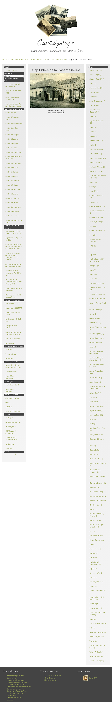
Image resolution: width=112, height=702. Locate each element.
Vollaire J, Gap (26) (96, 656)
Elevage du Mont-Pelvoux (11, 326)
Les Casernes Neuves (58, 59)
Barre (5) (92, 127)
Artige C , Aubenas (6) (97, 101)
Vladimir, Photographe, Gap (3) (97, 646)
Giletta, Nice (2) (94, 318)
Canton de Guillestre (12, 189)
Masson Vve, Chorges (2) (97, 477)
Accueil (4, 59)
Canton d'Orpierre (11, 139)
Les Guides (9, 358)
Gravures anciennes (14, 698)
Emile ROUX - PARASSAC (10, 377)
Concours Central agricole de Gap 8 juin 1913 (13, 273)
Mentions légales (50, 680)
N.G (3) (92, 531)
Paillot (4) (92, 544)
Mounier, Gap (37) (95, 520)
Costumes (8, 350)
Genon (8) (93, 314)
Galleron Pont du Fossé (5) (97, 304)
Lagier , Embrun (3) (96, 410)
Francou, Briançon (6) (97, 294)
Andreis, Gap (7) (95, 92)
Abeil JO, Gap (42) (95, 70)
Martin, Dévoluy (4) (96, 459)
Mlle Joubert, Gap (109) (97, 492)
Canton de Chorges (12, 181)
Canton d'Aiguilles (11, 203)
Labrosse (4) (93, 402)
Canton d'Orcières (11, 194)
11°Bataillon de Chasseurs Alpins (11, 438)
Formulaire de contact (54, 676)
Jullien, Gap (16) (95, 393)
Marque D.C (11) (95, 450)
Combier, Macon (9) (96, 217)
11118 (14, 454)
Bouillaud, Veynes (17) (97, 171)
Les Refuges (11, 695)
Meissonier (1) (94, 487)
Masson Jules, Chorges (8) (97, 464)
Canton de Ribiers (11, 143)
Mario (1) (92, 446)
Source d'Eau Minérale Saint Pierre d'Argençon (13, 333)
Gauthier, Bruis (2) (95, 309)
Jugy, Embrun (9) (95, 382)
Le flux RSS (93, 678)
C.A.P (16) (93, 182)
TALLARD (8, 407)
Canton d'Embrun (11, 185)
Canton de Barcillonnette (14, 123)
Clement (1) (93, 202)
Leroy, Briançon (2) (96, 435)
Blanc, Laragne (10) (96, 149)
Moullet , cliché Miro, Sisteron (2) (96, 515)
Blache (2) (93, 145)
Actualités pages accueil (15, 676)
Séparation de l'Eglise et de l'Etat (13, 239)
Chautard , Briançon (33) (96, 196)
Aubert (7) (92, 116)
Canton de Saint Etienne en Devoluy (13, 157)
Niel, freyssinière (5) (96, 536)
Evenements (11, 678)
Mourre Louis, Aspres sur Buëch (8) (96, 526)
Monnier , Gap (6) (95, 505)
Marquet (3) (93, 454)
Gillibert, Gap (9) (95, 323)
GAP (7, 402)
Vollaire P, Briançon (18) (97, 661)
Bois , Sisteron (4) (95, 154)
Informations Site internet (15, 680)
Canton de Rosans (11, 148)
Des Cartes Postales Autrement (18, 682)
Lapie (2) (92, 419)
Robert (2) (93, 586)
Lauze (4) (92, 424)
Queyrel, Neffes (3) (96, 573)
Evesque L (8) (94, 266)
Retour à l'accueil (11, 70)
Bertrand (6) (93, 136)
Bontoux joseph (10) (96, 162)
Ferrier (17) (93, 279)
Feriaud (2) (93, 274)
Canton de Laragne (12, 134)
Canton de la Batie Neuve (11, 129)
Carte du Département (13, 411)
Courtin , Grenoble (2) (97, 230)
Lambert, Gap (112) (96, 415)
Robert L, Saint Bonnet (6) (97, 591)
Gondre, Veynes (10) (96, 334)
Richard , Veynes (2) (96, 582)
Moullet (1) (93, 509)
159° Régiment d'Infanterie (10, 432)
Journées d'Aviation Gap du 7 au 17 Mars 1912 (13, 265)
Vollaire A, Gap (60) (96, 652)
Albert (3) (92, 83)
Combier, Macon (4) (96, 222)
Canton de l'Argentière (13, 207)
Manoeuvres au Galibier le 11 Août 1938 (13, 296)
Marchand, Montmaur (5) (96, 440)
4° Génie (8, 448)
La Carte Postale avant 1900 (13, 92)
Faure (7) (92, 270)
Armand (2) (93, 96)
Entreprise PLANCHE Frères (12, 313)
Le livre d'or (50, 678)
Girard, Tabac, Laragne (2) (97, 328)
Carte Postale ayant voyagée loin (12, 98)
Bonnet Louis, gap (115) (97, 158)
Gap (46, 59)
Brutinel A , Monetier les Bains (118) (97, 177)
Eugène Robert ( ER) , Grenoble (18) (97, 260)
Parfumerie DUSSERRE (13, 308)
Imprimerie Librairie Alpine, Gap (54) (96, 359)
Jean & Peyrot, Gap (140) (96, 372)
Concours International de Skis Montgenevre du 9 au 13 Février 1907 (13, 246)
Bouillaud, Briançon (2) (97, 167)
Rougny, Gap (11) (95, 608)
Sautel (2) (92, 619)
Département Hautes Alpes (19, 59)
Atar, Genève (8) (95, 105)
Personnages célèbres (15, 693)
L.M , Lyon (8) (94, 397)
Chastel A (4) (94, 191)
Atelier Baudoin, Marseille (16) (94, 111)
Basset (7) (93, 132)
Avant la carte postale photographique (12, 85)
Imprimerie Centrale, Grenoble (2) (96, 352)
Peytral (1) (93, 568)
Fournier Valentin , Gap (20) (97, 288)
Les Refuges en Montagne (10, 390)
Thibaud (92, 628)
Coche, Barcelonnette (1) (96, 212)
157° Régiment (10, 426)
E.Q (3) (91, 250)
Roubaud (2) (93, 604)
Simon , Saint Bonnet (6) (97, 623)
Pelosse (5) (93, 557)
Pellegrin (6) (93, 553)
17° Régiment (10, 418)
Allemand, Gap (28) (96, 88)
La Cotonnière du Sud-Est (13, 320)
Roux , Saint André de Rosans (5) (97, 613)
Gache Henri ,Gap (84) (97, 298)
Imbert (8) (92, 347)
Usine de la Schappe (12, 339)
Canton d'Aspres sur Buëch (12, 118)
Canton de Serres (11, 167)
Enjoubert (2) (94, 255)
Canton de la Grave (12, 216)
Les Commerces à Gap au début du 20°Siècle (13, 105)
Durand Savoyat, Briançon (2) (95, 240)
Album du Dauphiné (12, 398)
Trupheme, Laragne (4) (97, 632)
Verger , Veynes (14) (96, 636)
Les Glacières (10, 343)
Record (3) (93, 577)
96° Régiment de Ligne (13, 422)
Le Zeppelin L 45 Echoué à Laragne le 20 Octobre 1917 (13, 281)
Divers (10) (93, 235)
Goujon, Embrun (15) (96, 338)
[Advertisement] (56, 130)
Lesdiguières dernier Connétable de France (13, 366)
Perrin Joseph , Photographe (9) (95, 563)
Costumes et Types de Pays (16, 691)
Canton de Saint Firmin (13, 163)
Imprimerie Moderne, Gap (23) (96, 365)
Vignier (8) (93, 641)
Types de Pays (10, 354)
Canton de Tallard (11, 172)
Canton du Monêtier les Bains (13, 221)
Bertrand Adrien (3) (96, 140)
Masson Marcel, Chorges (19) (95, 471)
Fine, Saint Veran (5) (96, 283)
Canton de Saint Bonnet (13, 152)
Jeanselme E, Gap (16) (97, 377)
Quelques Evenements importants (19, 687)
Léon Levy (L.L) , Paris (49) (97, 429)
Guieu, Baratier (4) (95, 342)
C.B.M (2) (92, 186)
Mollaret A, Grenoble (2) (97, 500)
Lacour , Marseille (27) (97, 406)
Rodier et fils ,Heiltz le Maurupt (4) (96, 598)
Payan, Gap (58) (95, 549)
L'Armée (10, 700)
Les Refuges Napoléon (13, 385)
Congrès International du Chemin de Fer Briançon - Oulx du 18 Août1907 (13, 256)
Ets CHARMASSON (12, 303)
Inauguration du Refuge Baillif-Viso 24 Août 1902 (13, 232)
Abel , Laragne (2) (95, 75)
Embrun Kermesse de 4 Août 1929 (13, 289)
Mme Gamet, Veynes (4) (97, 496)
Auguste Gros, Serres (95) (96, 122)
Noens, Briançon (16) (96, 540)
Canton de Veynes (11, 176)
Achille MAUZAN (11, 372)
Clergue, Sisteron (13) (97, 206)
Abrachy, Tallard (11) (96, 79)
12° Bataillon (9, 444)
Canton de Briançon (12, 211)
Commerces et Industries (15, 689)
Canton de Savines (12, 198)
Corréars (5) (93, 226)
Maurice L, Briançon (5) (97, 483)
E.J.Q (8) (92, 246)
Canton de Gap (36, 59)
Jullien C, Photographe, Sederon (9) (97, 387)
